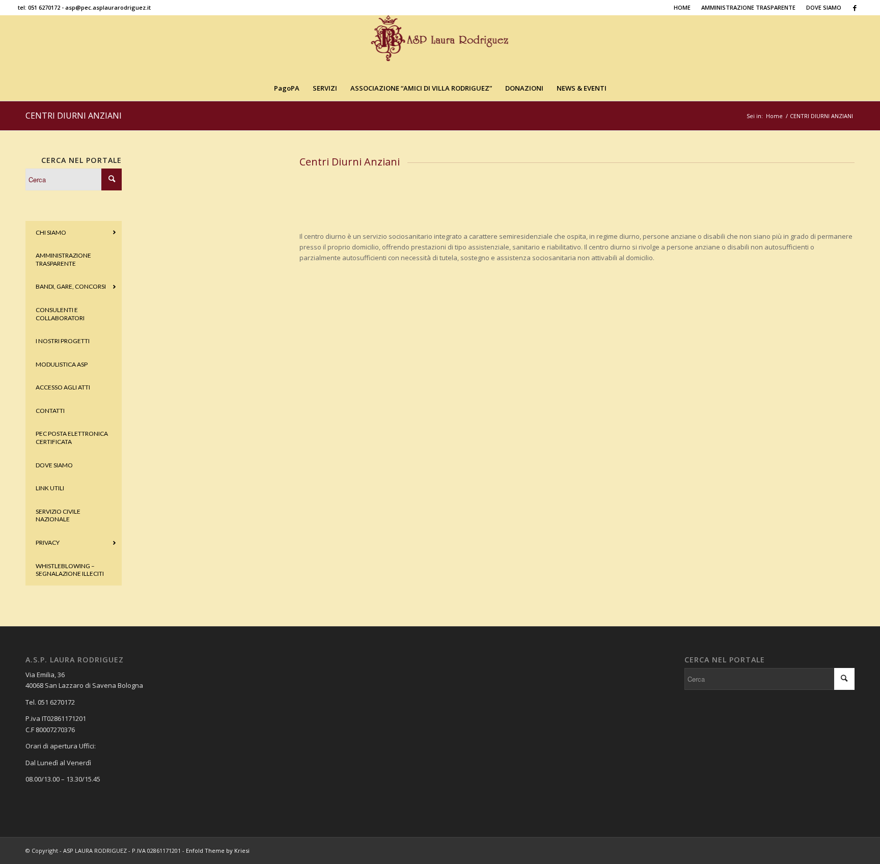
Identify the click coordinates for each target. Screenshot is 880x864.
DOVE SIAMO (823, 7)
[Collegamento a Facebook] (854, 7)
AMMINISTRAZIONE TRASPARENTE (748, 7)
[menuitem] (682, 7)
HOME (682, 7)
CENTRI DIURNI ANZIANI (73, 115)
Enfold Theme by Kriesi (218, 850)
